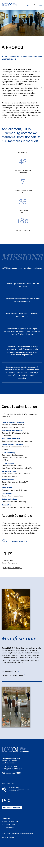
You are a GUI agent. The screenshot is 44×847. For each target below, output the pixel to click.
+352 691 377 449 (10, 767)
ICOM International (10, 821)
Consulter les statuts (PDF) (18, 541)
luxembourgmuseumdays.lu (12, 675)
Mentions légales (8, 837)
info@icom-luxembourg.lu (12, 568)
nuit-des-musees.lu (9, 672)
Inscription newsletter (11, 807)
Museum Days (9, 825)
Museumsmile (8, 828)
